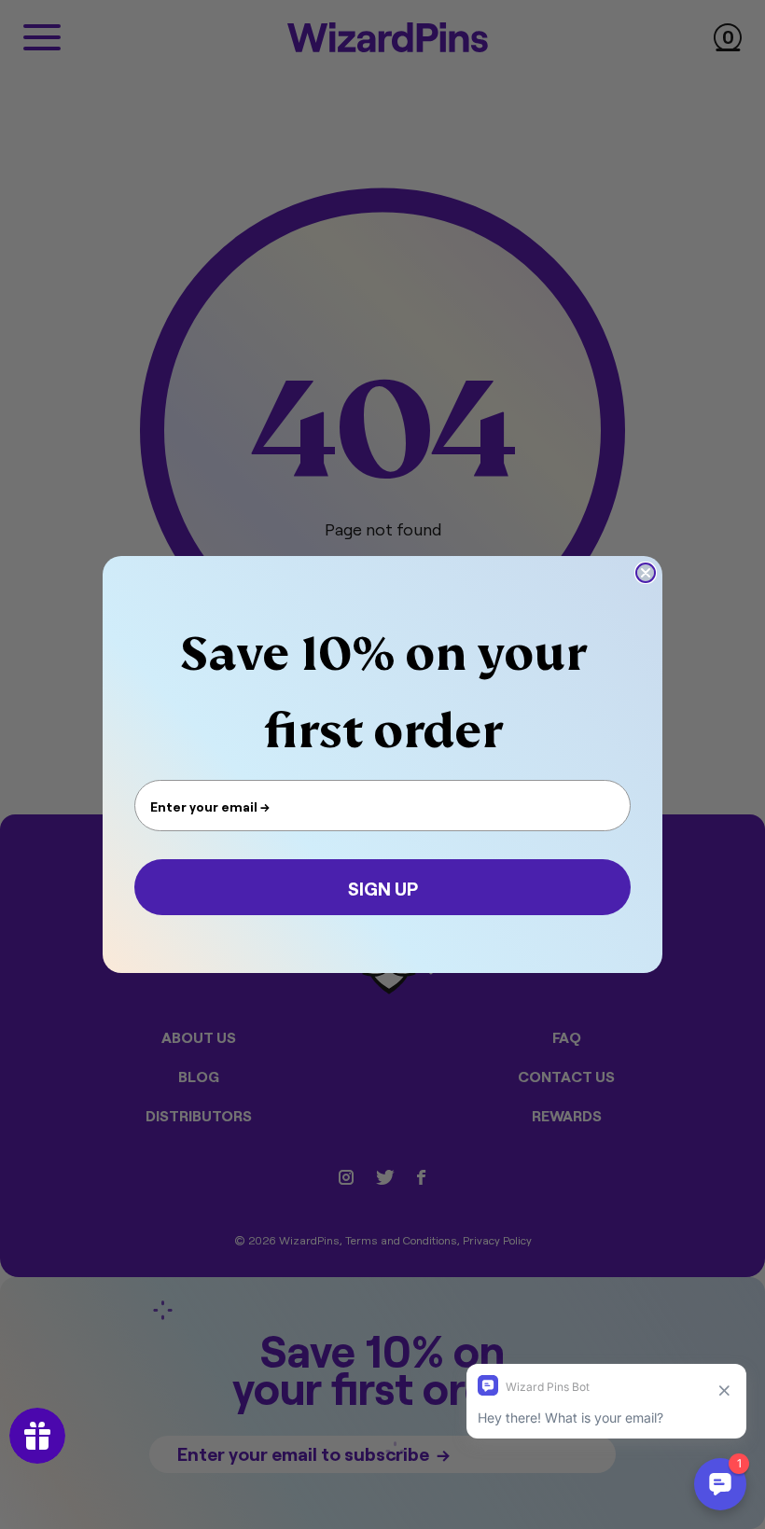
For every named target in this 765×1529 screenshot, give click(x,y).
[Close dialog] (645, 572)
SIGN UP (383, 887)
